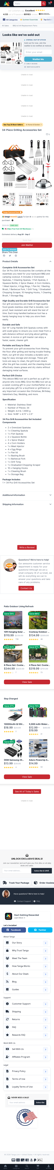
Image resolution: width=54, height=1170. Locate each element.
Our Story (17, 942)
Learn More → (19, 918)
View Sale (27, 682)
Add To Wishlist (9, 249)
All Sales (5, 26)
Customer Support (21, 1003)
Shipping (16, 1011)
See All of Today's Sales (27, 791)
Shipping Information (13, 504)
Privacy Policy (18, 1071)
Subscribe (40, 1102)
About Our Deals (20, 973)
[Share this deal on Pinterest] (16, 255)
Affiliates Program (21, 1056)
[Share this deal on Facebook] (4, 255)
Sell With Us (18, 1049)
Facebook (16, 930)
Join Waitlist (27, 245)
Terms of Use (18, 1079)
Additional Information (13, 495)
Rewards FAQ (18, 1034)
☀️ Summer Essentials (29, 20)
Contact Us (26, 588)
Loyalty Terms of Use (22, 1086)
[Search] (43, 3)
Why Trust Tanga (20, 950)
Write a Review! (27, 547)
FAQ (38, 901)
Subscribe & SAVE (41, 871)
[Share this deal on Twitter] (10, 255)
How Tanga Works (21, 966)
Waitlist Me (38, 59)
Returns (16, 1019)
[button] (12, 220)
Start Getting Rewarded (26, 915)
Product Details (10, 261)
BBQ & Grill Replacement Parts (25, 26)
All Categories (12, 20)
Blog (14, 981)
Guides (15, 989)
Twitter (42, 930)
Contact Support (24, 901)
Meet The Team (19, 958)
